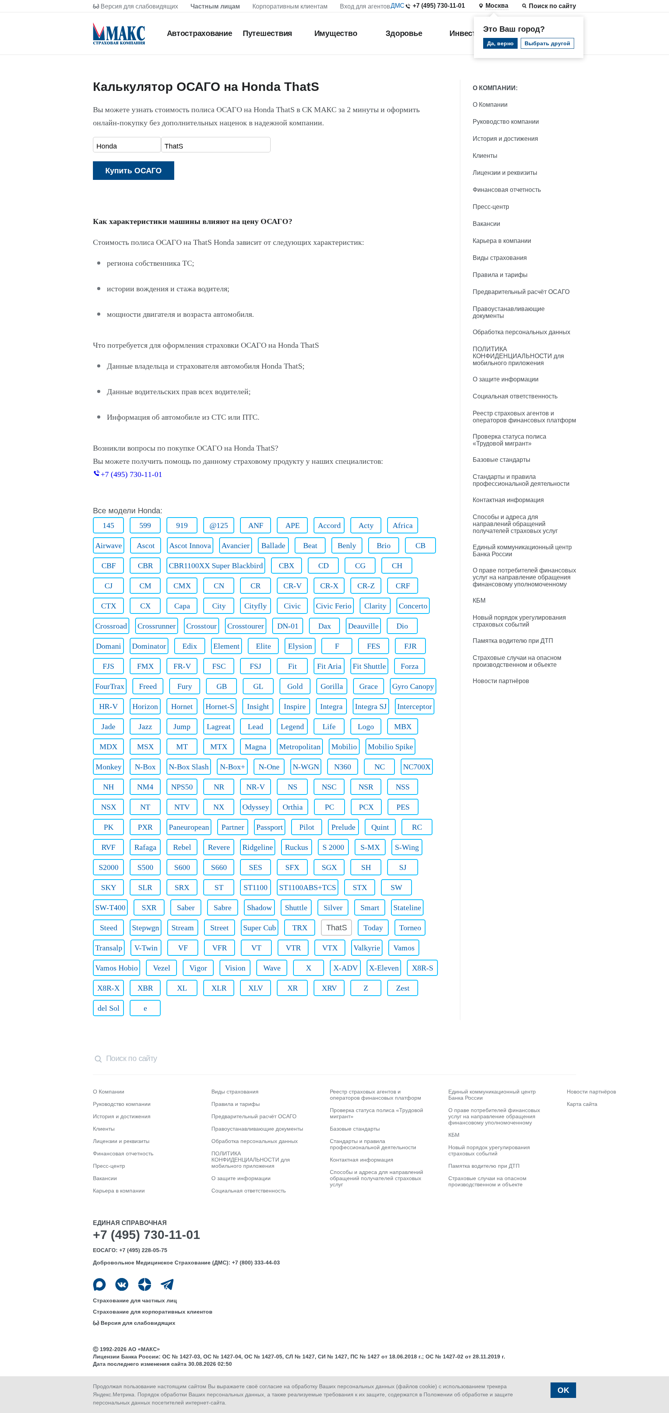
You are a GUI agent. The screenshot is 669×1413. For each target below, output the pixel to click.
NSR (366, 787)
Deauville (363, 626)
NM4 (145, 787)
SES (255, 867)
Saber (186, 907)
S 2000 (333, 847)
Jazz (145, 726)
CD (323, 565)
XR (292, 988)
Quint (380, 827)
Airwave (108, 545)
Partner (232, 827)
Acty (366, 525)
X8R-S (422, 968)
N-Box (145, 766)
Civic (292, 605)
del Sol (109, 1008)
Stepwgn (145, 927)
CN (219, 585)
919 (182, 525)
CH (397, 565)
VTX (330, 947)
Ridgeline (257, 847)
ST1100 (256, 887)
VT (256, 947)
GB (221, 686)
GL (258, 686)
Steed (108, 927)
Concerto (413, 605)
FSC (219, 666)
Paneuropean (189, 827)
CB (420, 545)
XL (182, 988)
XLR (218, 988)
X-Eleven (384, 968)
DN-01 (287, 626)
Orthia (293, 807)
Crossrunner (156, 626)
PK (108, 827)
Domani (108, 646)
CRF (403, 585)
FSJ (255, 666)
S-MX (370, 847)
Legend (292, 726)
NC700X (417, 766)
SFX (292, 867)
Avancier (235, 545)
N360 (342, 766)
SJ (403, 867)
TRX (299, 927)
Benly (347, 545)
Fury (184, 686)
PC (329, 807)
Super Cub (259, 927)
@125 (218, 525)
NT (145, 807)
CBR (145, 565)
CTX (108, 605)
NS (292, 787)
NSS (403, 787)
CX (145, 605)
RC (417, 827)
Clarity (375, 605)
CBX (286, 565)
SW (396, 887)
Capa (182, 605)
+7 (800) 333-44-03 (256, 1262)
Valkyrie (366, 947)
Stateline (407, 907)
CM (145, 585)
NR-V (255, 787)
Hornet (182, 706)
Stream (183, 927)
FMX (145, 666)
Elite (263, 646)
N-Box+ (232, 766)
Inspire (295, 706)
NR (219, 787)
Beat (310, 545)
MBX (403, 726)
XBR (145, 988)
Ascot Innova (190, 545)
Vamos (404, 947)
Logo (366, 726)
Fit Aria (329, 666)
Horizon (145, 706)
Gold (295, 686)
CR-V (292, 585)
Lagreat (219, 726)
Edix (189, 646)
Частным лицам (215, 6)
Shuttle (296, 907)
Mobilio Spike (390, 746)
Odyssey (255, 807)
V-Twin (146, 947)
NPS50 (182, 787)
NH (108, 787)
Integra (331, 706)
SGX (329, 867)
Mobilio (344, 746)
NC (379, 766)
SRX (182, 887)
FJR (410, 646)
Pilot (306, 827)
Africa (403, 525)
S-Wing (407, 847)
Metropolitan (300, 746)
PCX (366, 807)
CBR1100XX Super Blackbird (216, 565)
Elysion (300, 646)
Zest (403, 988)
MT (182, 746)
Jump (181, 726)
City (219, 605)
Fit (292, 666)
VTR (293, 947)
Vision (235, 968)
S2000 (108, 867)
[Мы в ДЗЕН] (144, 1284)
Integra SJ (371, 706)
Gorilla (332, 686)
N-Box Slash (189, 766)
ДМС (398, 5)
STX (360, 887)
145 (108, 525)
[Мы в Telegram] (167, 1284)
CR (255, 585)
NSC (329, 787)
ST (218, 887)
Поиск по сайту (552, 6)
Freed (148, 686)
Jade (108, 726)
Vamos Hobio (116, 968)
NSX (108, 807)
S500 (145, 867)
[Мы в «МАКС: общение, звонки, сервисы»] (99, 1284)
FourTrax (109, 686)
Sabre (223, 907)
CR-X (329, 585)
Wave (272, 968)
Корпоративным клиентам (290, 6)
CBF (108, 565)
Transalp (108, 947)
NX (218, 807)
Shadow (259, 907)
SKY (108, 887)
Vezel (161, 968)
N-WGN (306, 766)
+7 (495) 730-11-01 (439, 5)
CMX (182, 585)
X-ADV (345, 968)
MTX (218, 746)
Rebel (182, 847)
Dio (402, 626)
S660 (219, 867)
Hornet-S (220, 706)
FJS (108, 666)
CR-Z (366, 585)
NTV (182, 807)
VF (183, 947)
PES (403, 807)
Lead (255, 726)
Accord (329, 525)
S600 (182, 867)
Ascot (146, 545)
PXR (145, 827)
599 (145, 525)
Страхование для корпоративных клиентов (153, 1312)
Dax (324, 626)
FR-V (182, 666)
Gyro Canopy (413, 686)
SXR (149, 907)
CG (360, 565)
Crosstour (201, 626)
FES (373, 646)
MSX (145, 746)
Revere (219, 847)
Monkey (109, 766)
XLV (255, 988)
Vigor (198, 968)
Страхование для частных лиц (135, 1300)
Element (226, 646)
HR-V (108, 706)
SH (366, 867)
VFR (219, 947)
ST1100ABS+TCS (307, 887)
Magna (255, 746)
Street (219, 927)
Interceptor (414, 706)
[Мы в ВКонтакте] (121, 1284)
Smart (369, 907)
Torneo (410, 927)
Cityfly (255, 605)
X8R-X (108, 988)
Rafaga (145, 847)
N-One (269, 766)
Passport (269, 827)
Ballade (273, 545)
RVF (108, 847)
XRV (329, 988)
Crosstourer (245, 626)
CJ (109, 585)
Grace (368, 686)
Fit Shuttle (369, 666)
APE (292, 525)
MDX (108, 746)
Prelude (343, 827)
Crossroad (111, 626)
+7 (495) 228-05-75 (143, 1250)
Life (329, 726)
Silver (333, 907)
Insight (258, 706)
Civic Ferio (334, 605)
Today (373, 927)
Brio (384, 545)
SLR (145, 887)
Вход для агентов (365, 6)
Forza (410, 666)
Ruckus (296, 847)
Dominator (149, 646)
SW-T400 (110, 907)
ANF (255, 525)
